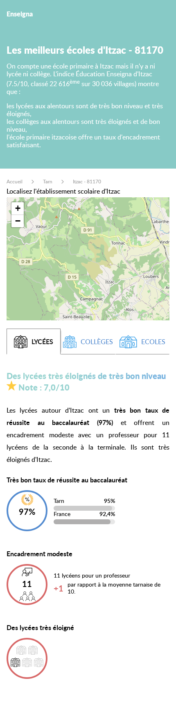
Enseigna (20, 13)
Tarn (47, 181)
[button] (17, 208)
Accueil (15, 181)
